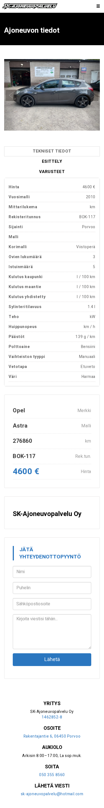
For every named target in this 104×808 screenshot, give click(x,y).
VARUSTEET (52, 172)
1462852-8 (52, 717)
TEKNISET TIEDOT (52, 151)
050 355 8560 (52, 775)
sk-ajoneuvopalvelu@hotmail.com (52, 794)
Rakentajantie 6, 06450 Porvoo (52, 736)
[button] (11, 95)
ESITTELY (52, 161)
